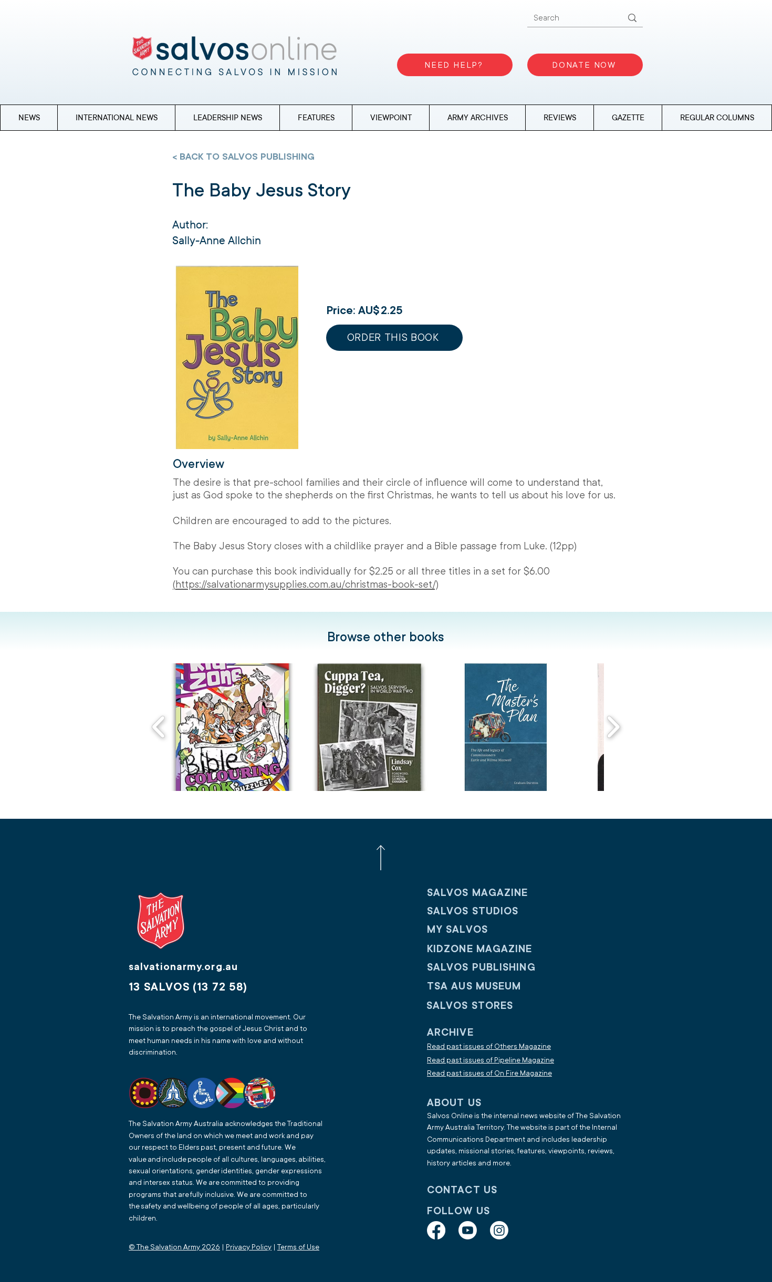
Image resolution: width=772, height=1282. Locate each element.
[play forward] (613, 727)
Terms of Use (298, 1247)
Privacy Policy (249, 1247)
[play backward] (159, 727)
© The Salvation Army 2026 (174, 1247)
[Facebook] (436, 1230)
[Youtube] (467, 1230)
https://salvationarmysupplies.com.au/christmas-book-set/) (307, 584)
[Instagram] (499, 1230)
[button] (716, 117)
